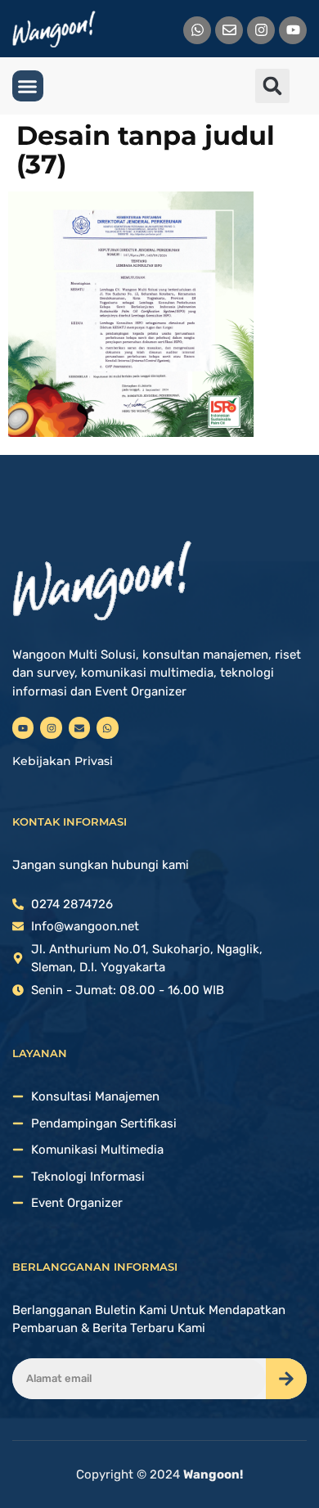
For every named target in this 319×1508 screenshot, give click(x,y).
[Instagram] (261, 30)
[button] (27, 85)
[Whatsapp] (197, 30)
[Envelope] (229, 30)
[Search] (286, 1378)
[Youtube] (293, 30)
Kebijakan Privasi (62, 761)
